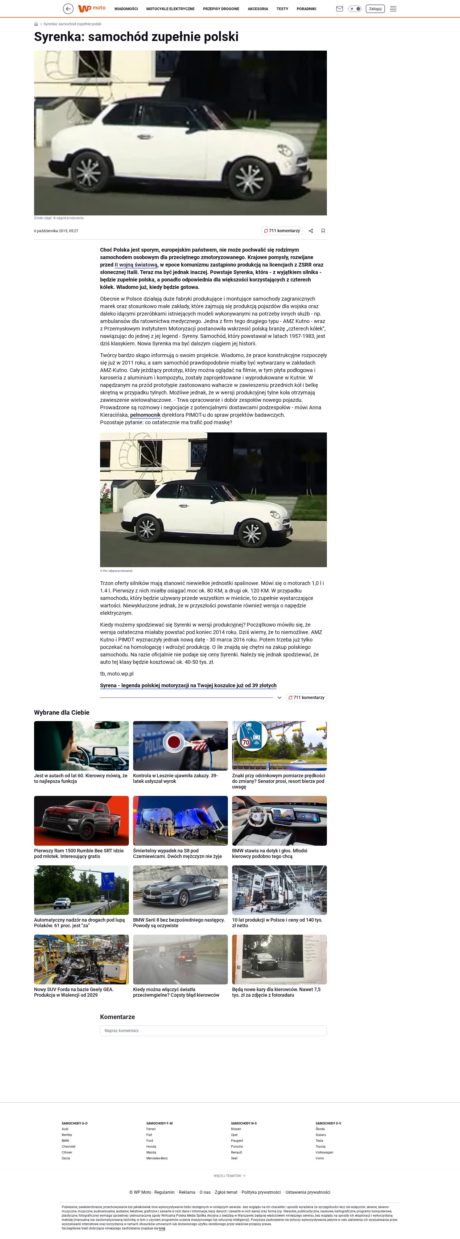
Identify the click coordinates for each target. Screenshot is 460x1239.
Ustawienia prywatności (307, 1192)
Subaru (321, 1135)
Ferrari (151, 1129)
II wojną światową (136, 264)
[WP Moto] (96, 9)
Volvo (320, 1158)
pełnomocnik (145, 415)
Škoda (320, 1129)
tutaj (162, 1228)
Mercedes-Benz (157, 1158)
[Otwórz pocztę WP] (339, 9)
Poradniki (306, 9)
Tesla (319, 1141)
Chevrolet (68, 1146)
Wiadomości (126, 9)
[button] (355, 9)
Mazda (151, 1152)
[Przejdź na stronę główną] (68, 12)
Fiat (149, 1135)
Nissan (236, 1129)
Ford (149, 1141)
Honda (151, 1146)
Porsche (237, 1146)
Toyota (321, 1146)
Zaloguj (375, 9)
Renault (236, 1152)
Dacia (66, 1158)
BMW (65, 1141)
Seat (234, 1158)
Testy (282, 9)
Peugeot (237, 1141)
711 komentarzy (284, 230)
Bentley (67, 1135)
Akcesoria (258, 9)
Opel (234, 1135)
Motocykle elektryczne (170, 9)
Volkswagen (324, 1152)
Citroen (67, 1152)
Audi (65, 1129)
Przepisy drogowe (221, 9)
